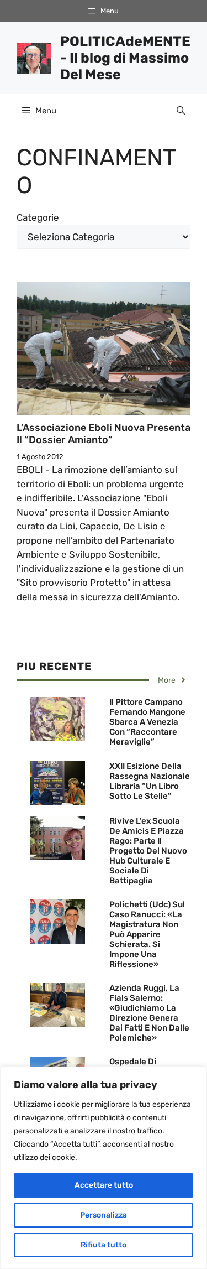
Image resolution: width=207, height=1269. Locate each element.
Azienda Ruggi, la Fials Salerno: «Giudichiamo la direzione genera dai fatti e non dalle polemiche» (149, 1013)
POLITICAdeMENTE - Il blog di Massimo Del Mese (125, 57)
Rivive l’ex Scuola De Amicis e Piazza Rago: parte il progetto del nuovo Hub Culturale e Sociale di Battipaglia (148, 851)
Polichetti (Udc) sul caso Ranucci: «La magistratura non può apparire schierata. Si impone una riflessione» (147, 934)
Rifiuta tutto (103, 1245)
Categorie (38, 217)
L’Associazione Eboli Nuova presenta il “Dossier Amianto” (103, 434)
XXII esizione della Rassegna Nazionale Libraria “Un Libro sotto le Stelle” (149, 781)
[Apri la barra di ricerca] (181, 110)
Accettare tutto (104, 1185)
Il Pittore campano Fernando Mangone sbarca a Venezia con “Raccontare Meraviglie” (147, 722)
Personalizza (103, 1215)
